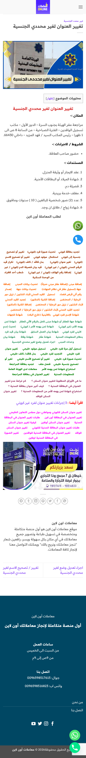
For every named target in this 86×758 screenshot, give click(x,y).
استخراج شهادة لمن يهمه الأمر (58, 369)
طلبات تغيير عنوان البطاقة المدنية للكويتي (55, 427)
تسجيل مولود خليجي (34, 348)
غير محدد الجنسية (73, 21)
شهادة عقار (45, 336)
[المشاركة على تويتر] (50, 501)
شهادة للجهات (15, 314)
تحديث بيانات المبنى (26, 284)
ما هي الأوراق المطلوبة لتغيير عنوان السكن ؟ (56, 380)
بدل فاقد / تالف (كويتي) (30, 261)
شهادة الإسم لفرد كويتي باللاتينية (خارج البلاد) (53, 314)
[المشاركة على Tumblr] (28, 501)
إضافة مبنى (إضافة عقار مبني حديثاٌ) (61, 284)
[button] (80, 7)
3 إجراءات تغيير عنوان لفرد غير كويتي (41, 403)
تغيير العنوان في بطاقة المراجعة (30, 374)
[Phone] (74, 747)
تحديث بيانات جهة (26, 289)
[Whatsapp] (74, 735)
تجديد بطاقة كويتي (69, 251)
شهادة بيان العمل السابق (44, 331)
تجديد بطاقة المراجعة (21, 364)
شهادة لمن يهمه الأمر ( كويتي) (37, 326)
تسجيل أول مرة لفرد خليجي (65, 348)
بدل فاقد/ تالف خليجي (23, 353)
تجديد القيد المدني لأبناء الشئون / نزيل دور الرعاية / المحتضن (45, 309)
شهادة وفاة (27, 336)
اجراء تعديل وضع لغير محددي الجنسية (33, 341)
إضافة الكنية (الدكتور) (43, 299)
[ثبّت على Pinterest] (43, 501)
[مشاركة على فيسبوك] (57, 501)
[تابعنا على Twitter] (40, 724)
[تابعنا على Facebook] (52, 724)
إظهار (50, 98)
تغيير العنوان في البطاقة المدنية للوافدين (47, 432)
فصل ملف (44, 364)
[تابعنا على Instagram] (46, 724)
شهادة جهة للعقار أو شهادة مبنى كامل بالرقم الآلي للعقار (50, 321)
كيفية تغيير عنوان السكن (22, 422)
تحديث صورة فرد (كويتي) (41, 251)
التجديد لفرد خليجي (51, 353)
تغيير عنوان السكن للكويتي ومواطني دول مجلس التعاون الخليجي (45, 412)
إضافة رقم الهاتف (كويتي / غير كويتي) (49, 272)
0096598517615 (38, 678)
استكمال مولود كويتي (46, 256)
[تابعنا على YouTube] (33, 724)
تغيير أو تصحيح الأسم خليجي (33, 358)
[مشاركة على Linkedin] (35, 501)
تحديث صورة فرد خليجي (67, 358)
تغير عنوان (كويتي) (60, 261)
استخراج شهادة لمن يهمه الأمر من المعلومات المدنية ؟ (51, 391)
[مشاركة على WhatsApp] (64, 501)
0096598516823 (36, 686)
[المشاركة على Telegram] (21, 501)
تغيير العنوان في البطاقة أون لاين (63, 417)
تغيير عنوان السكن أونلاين (55, 422)
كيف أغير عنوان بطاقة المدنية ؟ (26, 385)
